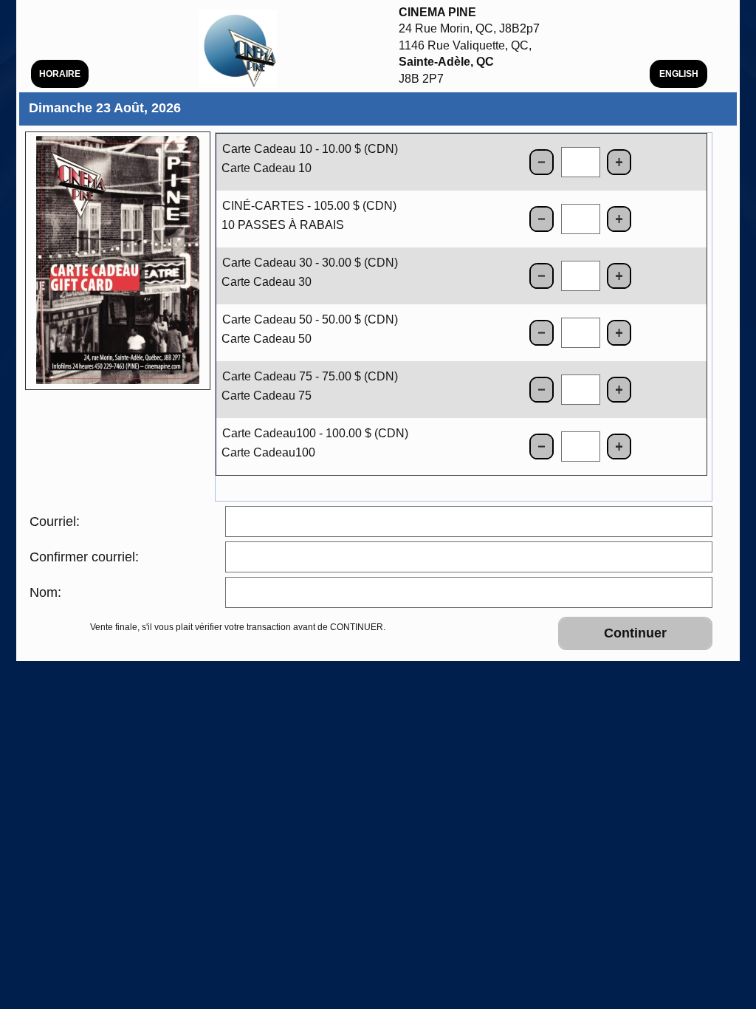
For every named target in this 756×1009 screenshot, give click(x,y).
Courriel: (55, 521)
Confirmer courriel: (84, 557)
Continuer (635, 633)
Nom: (45, 592)
